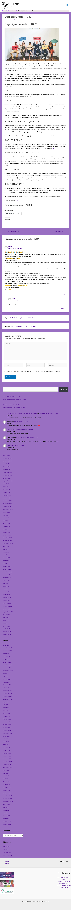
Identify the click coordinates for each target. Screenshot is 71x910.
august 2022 (6, 546)
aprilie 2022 (6, 557)
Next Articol (59, 231)
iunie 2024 (6, 484)
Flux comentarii (7, 852)
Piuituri (15, 4)
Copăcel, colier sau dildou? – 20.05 (48, 413)
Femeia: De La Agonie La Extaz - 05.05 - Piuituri (23, 326)
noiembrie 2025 (7, 458)
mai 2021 (5, 589)
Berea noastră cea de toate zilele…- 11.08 (14, 399)
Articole (7, 863)
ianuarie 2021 (7, 600)
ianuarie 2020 (7, 634)
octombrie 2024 (7, 478)
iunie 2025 (6, 464)
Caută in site (63, 389)
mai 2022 (5, 555)
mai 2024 (5, 486)
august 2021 (6, 580)
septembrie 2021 (8, 577)
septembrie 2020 (8, 612)
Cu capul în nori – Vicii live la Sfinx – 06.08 (14, 402)
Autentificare (6, 846)
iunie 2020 (6, 620)
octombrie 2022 (7, 540)
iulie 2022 (6, 549)
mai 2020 (5, 623)
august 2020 (6, 614)
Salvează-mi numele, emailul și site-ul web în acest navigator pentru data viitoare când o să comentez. (34, 371)
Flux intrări (6, 849)
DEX (54, 148)
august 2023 (6, 512)
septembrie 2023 (8, 509)
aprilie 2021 (6, 592)
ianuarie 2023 (7, 532)
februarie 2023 (7, 529)
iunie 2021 (6, 586)
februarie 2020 (7, 631)
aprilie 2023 (6, 523)
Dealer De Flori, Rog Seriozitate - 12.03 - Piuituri (23, 318)
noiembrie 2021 (7, 572)
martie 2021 (6, 594)
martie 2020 (6, 629)
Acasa (7, 861)
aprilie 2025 (6, 466)
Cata (8, 429)
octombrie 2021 (7, 575)
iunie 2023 (6, 518)
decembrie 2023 (7, 501)
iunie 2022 (6, 552)
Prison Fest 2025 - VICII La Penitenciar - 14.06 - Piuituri (22, 413)
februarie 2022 (7, 563)
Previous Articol (13, 231)
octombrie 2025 (7, 461)
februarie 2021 (7, 597)
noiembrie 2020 (7, 606)
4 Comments (8, 20)
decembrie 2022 (7, 535)
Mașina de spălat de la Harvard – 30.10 (14, 407)
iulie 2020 (6, 617)
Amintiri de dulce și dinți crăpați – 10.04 (22, 429)
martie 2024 (6, 492)
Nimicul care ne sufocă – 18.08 (11, 396)
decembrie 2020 (7, 603)
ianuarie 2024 (7, 498)
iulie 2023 (6, 515)
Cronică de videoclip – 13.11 (11, 405)
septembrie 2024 (8, 481)
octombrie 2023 (7, 506)
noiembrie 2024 (7, 475)
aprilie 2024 (6, 489)
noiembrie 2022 (7, 538)
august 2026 (6, 455)
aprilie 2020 (6, 626)
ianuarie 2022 (7, 566)
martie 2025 (6, 469)
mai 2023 (5, 521)
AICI (17, 200)
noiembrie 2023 (7, 503)
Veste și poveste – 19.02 (21, 421)
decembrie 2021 (7, 569)
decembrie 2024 (7, 472)
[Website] (57, 365)
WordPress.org (7, 855)
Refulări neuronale (17, 20)
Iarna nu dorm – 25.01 (18, 445)
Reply (65, 294)
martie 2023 (6, 526)
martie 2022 (6, 560)
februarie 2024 (7, 495)
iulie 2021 (6, 583)
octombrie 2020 (7, 609)
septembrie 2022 (8, 543)
